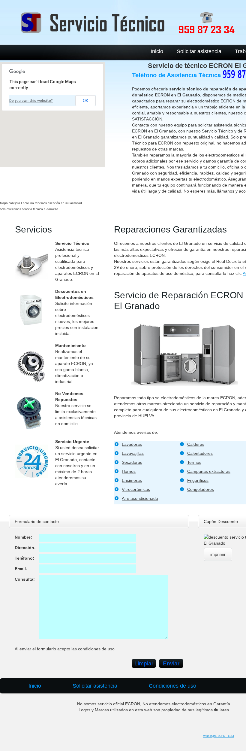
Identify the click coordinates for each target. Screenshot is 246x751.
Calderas (195, 444)
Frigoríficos (197, 480)
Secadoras (132, 462)
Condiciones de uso (172, 686)
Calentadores (200, 453)
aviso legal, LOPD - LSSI (218, 735)
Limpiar (143, 663)
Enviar (171, 663)
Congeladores (200, 489)
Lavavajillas (133, 453)
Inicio (157, 51)
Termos (194, 462)
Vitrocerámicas (136, 489)
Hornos (129, 471)
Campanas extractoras (208, 471)
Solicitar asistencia (199, 51)
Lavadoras (132, 444)
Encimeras (132, 480)
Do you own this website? (31, 101)
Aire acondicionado (140, 498)
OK (85, 100)
